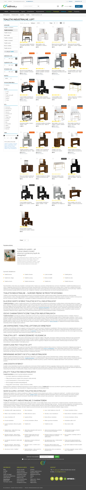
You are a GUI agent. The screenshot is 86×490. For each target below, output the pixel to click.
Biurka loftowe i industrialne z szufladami (73, 413)
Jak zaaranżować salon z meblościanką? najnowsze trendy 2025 (53, 441)
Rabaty (32, 476)
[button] (38, 6)
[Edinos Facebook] (52, 479)
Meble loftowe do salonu (30, 413)
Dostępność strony (21, 482)
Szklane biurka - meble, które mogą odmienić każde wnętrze (12, 431)
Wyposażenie (40, 11)
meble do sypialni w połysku (10, 143)
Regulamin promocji (35, 474)
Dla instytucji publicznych (6, 480)
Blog (4, 469)
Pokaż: (51, 23)
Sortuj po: (33, 23)
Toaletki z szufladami (8, 27)
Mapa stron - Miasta (35, 479)
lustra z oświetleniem (49, 348)
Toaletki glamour (68, 274)
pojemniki (33, 331)
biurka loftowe (13, 147)
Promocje (56, 11)
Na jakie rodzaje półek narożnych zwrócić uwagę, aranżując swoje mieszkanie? (32, 435)
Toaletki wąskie (7, 43)
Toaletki (12, 51)
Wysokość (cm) (8, 69)
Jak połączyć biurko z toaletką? (11, 449)
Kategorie (6, 25)
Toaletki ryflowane (29, 274)
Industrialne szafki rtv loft (70, 420)
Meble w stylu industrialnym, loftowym (13, 413)
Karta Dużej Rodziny (22, 479)
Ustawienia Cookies (21, 474)
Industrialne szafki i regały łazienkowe (13, 410)
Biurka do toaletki (48, 277)
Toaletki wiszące (7, 32)
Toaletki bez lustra (69, 277)
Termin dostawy (21, 471)
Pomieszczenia (14, 11)
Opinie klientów (20, 480)
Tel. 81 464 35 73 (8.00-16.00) (19, 1)
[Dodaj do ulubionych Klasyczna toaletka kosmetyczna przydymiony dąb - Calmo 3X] (21, 158)
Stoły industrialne (28, 410)
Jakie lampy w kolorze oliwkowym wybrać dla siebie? (32, 441)
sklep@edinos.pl (29, 1)
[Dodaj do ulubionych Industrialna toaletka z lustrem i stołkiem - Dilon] (21, 106)
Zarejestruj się (78, 1)
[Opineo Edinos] (69, 479)
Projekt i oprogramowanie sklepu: (34, 487)
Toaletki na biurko (8, 281)
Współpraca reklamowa (9, 476)
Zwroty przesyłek (21, 476)
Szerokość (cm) (8, 55)
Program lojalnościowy (36, 471)
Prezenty (76, 11)
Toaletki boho (48, 281)
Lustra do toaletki (48, 274)
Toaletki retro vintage (9, 277)
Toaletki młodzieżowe (29, 281)
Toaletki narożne (7, 48)
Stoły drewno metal (69, 423)
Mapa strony (33, 482)
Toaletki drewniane (29, 358)
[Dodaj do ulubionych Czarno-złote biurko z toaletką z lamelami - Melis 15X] (69, 79)
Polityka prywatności (22, 472)
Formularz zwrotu (7, 481)
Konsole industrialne (9, 420)
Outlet (70, 11)
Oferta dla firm (7, 477)
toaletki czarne (33, 394)
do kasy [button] (78, 6)
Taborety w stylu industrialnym (51, 413)
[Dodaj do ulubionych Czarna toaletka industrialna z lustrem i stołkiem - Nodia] (37, 185)
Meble (6, 11)
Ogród (23, 11)
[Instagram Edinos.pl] (56, 479)
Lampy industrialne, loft (10, 417)
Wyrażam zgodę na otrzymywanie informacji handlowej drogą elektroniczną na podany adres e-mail (43, 459)
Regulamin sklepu (34, 472)
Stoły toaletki (7, 35)
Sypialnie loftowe (28, 417)
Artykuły (32, 469)
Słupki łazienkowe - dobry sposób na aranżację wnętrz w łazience (33, 450)
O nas (5, 1)
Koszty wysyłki (20, 469)
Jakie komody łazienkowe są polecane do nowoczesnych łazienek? (53, 431)
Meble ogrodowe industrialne (51, 420)
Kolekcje (63, 11)
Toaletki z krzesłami (8, 40)
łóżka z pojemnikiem (8, 144)
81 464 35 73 (56, 469)
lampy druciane (54, 321)
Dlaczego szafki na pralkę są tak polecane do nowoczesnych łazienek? (53, 445)
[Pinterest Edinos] (61, 479)
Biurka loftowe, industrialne (50, 417)
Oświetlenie (30, 11)
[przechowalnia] (59, 6)
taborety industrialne (44, 307)
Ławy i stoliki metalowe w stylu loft (52, 410)
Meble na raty (20, 477)
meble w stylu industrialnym (10, 148)
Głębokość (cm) (8, 62)
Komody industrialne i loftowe (71, 417)
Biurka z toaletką (7, 45)
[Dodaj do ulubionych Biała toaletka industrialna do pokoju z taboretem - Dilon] (69, 106)
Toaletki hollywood (69, 281)
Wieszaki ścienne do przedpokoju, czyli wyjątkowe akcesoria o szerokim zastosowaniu (53, 435)
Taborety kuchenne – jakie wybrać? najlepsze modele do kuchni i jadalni (12, 435)
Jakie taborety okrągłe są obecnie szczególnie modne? (72, 431)
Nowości (48, 11)
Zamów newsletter (33, 457)
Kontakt (10, 1)
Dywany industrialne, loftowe (71, 410)
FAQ (31, 477)
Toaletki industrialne (8, 30)
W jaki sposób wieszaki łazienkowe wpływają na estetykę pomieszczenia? (73, 441)
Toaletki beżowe (8, 274)
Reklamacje (33, 480)
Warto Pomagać (7, 474)
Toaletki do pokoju (29, 277)
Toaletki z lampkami (8, 37)
